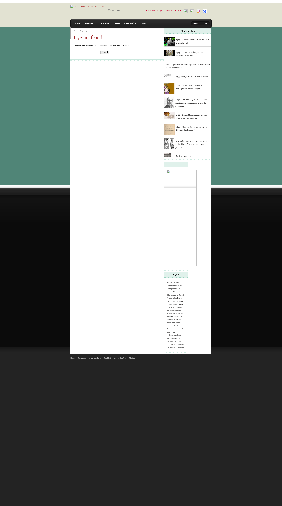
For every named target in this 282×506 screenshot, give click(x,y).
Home (77, 23)
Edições (143, 23)
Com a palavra (103, 23)
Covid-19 (116, 23)
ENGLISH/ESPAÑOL (173, 11)
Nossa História (130, 23)
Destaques (88, 23)
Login (159, 11)
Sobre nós (150, 11)
